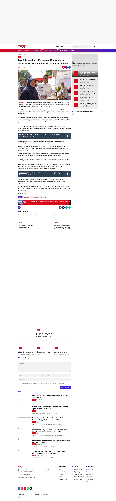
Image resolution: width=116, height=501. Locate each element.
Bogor (19, 57)
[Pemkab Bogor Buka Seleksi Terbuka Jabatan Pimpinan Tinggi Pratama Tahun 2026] (62, 219)
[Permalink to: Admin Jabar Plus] (19, 67)
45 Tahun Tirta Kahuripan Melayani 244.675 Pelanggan (88, 92)
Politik (60, 477)
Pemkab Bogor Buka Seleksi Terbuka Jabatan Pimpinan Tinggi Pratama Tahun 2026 (62, 227)
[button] (89, 46)
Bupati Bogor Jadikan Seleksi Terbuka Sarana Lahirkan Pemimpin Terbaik (44, 352)
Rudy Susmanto (78, 469)
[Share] (69, 67)
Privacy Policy (90, 479)
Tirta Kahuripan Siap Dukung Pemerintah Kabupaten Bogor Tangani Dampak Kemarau (62, 352)
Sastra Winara (78, 479)
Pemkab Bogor (78, 474)
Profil (87, 481)
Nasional (61, 474)
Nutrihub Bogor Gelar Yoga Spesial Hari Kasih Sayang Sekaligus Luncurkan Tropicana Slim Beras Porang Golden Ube (88, 80)
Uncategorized (63, 479)
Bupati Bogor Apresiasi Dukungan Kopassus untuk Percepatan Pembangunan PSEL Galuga (25, 352)
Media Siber (89, 477)
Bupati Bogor (77, 472)
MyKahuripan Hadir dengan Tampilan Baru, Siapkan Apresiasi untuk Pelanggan (44, 335)
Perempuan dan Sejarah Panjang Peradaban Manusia (88, 86)
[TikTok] (31, 488)
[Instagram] (22, 488)
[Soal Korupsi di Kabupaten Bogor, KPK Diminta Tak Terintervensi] (26, 219)
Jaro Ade (26, 197)
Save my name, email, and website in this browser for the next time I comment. (42, 383)
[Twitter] (63, 207)
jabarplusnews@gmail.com (28, 477)
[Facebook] (60, 207)
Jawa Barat (62, 472)
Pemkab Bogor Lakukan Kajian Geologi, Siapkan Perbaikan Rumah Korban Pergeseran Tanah (88, 104)
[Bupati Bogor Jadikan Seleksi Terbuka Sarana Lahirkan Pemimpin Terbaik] (44, 344)
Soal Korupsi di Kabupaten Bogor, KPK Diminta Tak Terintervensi (25, 227)
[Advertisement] (47, 11)
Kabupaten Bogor (79, 477)
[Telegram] (66, 207)
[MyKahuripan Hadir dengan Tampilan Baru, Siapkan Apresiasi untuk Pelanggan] (44, 273)
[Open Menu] (97, 46)
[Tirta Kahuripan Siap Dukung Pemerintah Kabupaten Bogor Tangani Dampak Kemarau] (62, 344)
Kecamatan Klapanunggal (39, 197)
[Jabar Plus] (24, 46)
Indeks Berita (89, 469)
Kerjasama (89, 472)
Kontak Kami (89, 474)
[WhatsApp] (69, 207)
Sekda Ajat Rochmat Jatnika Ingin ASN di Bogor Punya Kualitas (88, 98)
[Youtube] (25, 488)
